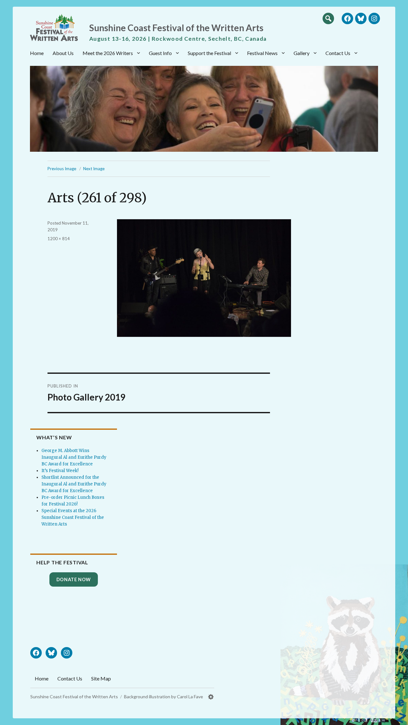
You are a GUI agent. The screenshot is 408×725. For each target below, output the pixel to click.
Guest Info (160, 53)
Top (396, 718)
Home (37, 53)
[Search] (328, 18)
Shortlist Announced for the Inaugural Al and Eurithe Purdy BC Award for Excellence (73, 484)
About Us (63, 53)
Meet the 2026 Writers (108, 53)
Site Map (101, 678)
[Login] (211, 697)
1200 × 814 (58, 238)
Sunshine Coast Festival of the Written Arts (176, 27)
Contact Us (337, 53)
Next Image (94, 168)
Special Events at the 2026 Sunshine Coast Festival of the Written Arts (72, 517)
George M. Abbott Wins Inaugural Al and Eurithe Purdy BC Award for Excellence (73, 457)
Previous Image (61, 168)
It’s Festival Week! (59, 470)
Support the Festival (209, 53)
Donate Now (73, 579)
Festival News (262, 53)
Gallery (302, 53)
